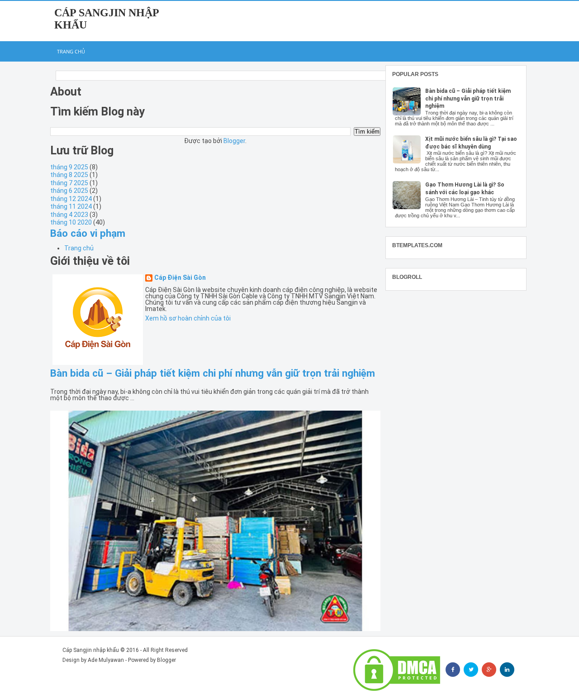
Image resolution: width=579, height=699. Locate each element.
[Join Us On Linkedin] (507, 669)
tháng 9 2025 (69, 167)
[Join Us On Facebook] (453, 669)
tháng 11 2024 (71, 206)
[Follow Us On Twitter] (471, 669)
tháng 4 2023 (69, 214)
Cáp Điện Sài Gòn (180, 277)
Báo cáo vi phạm (87, 233)
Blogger (234, 140)
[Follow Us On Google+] (489, 669)
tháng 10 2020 (71, 222)
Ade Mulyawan (106, 660)
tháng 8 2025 (69, 174)
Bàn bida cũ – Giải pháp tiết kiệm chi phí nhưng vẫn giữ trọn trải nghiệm (212, 373)
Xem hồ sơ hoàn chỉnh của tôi (188, 318)
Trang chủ (71, 51)
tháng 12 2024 (71, 198)
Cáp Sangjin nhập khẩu (90, 650)
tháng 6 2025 (69, 190)
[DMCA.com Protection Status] (396, 670)
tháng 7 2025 (69, 183)
